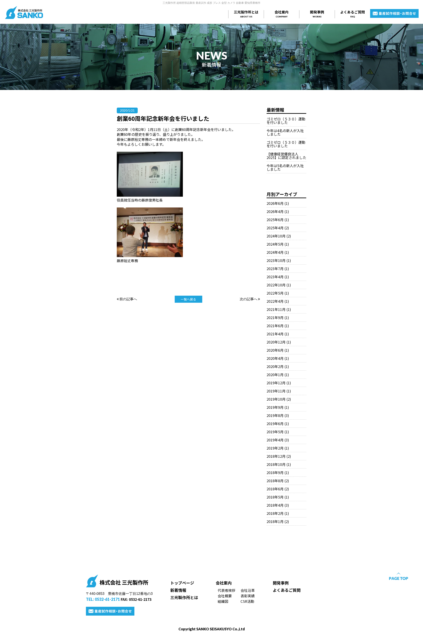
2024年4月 (275, 252)
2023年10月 (276, 260)
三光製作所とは (246, 13)
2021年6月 (275, 325)
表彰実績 (248, 596)
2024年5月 (275, 244)
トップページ (182, 583)
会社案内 (282, 13)
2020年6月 (275, 350)
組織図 (223, 601)
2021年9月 (275, 317)
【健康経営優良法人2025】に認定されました (286, 155)
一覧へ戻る (188, 299)
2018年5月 (275, 497)
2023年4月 (275, 276)
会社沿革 (248, 590)
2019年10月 (276, 399)
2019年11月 (276, 391)
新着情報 (178, 590)
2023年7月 (275, 268)
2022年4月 (275, 301)
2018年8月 (275, 480)
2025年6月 (275, 219)
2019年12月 (276, 382)
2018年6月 (275, 488)
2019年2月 (275, 448)
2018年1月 (275, 521)
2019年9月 (275, 407)
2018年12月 (276, 456)
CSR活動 (247, 601)
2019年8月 (275, 415)
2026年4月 (275, 211)
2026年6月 (275, 203)
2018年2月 (275, 513)
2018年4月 (275, 505)
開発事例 (317, 13)
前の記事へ (128, 299)
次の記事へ (249, 299)
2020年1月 (275, 374)
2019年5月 (275, 431)
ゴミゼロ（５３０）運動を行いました (286, 120)
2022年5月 (275, 293)
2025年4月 (275, 227)
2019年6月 (275, 423)
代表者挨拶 (226, 590)
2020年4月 (275, 358)
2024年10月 (276, 236)
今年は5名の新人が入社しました (285, 167)
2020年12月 (276, 342)
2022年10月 (276, 285)
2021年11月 (276, 309)
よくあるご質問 (352, 13)
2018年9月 (275, 472)
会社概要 (225, 596)
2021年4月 (275, 333)
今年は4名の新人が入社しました (285, 132)
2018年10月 (276, 464)
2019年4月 (275, 440)
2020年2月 (275, 366)
